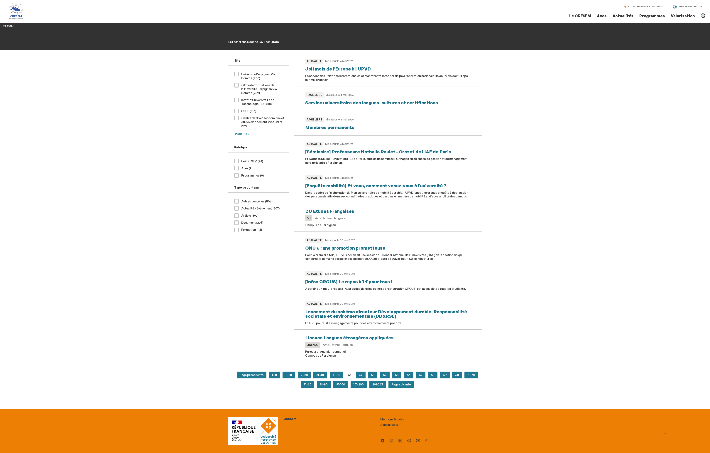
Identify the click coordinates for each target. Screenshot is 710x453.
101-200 (359, 384)
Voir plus (242, 134)
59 (445, 375)
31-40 (320, 375)
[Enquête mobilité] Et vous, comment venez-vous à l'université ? (375, 185)
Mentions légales (392, 419)
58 (433, 375)
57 (420, 375)
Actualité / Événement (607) (262, 208)
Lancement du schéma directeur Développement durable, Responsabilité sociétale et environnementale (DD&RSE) (386, 314)
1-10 (274, 375)
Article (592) (251, 215)
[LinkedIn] (400, 441)
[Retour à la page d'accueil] (16, 11)
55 (396, 375)
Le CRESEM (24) (253, 161)
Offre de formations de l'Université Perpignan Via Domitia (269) (259, 89)
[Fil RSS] (427, 441)
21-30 (304, 375)
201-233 (377, 384)
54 (385, 375)
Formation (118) (253, 229)
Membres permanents (329, 127)
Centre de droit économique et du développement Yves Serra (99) (262, 122)
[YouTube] (418, 441)
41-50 (336, 375)
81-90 (324, 384)
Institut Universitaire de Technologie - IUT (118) (262, 102)
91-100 (340, 384)
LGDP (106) (250, 111)
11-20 (288, 375)
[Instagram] (391, 441)
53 (372, 375)
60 (457, 375)
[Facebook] (409, 441)
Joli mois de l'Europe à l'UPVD (338, 69)
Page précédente (251, 375)
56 (408, 375)
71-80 (307, 384)
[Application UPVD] (382, 441)
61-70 (471, 375)
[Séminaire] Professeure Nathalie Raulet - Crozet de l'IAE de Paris (378, 152)
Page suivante (401, 384)
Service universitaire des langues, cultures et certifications (371, 102)
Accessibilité (389, 425)
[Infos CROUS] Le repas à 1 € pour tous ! (348, 281)
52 (361, 375)
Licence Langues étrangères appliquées (349, 337)
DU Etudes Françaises (329, 211)
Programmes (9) (254, 175)
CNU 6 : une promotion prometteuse (345, 248)
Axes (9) (248, 168)
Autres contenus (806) (258, 201)
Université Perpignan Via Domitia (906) (258, 76)
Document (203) (253, 222)
